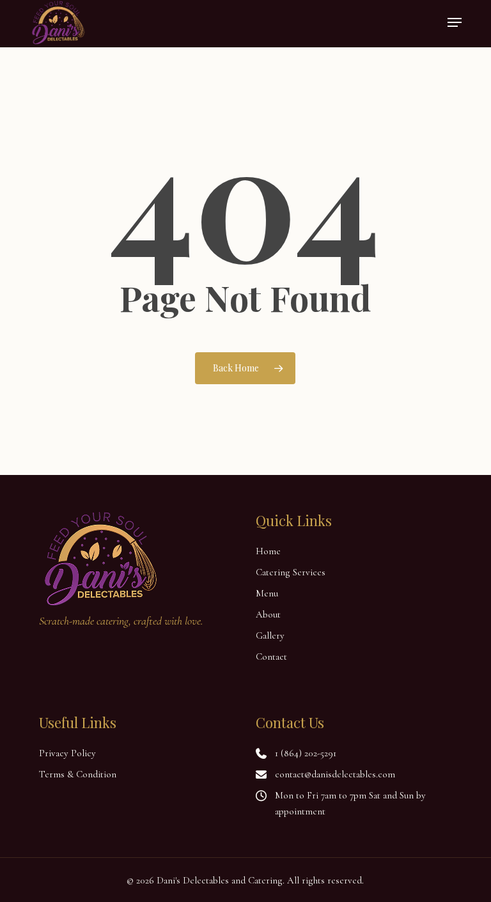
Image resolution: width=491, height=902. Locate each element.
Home (268, 551)
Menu (267, 593)
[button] (455, 22)
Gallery (270, 635)
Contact (271, 656)
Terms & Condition (77, 774)
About (268, 614)
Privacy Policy (67, 753)
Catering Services (290, 572)
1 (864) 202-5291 (305, 753)
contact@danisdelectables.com (335, 774)
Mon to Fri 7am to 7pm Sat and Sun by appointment (350, 803)
